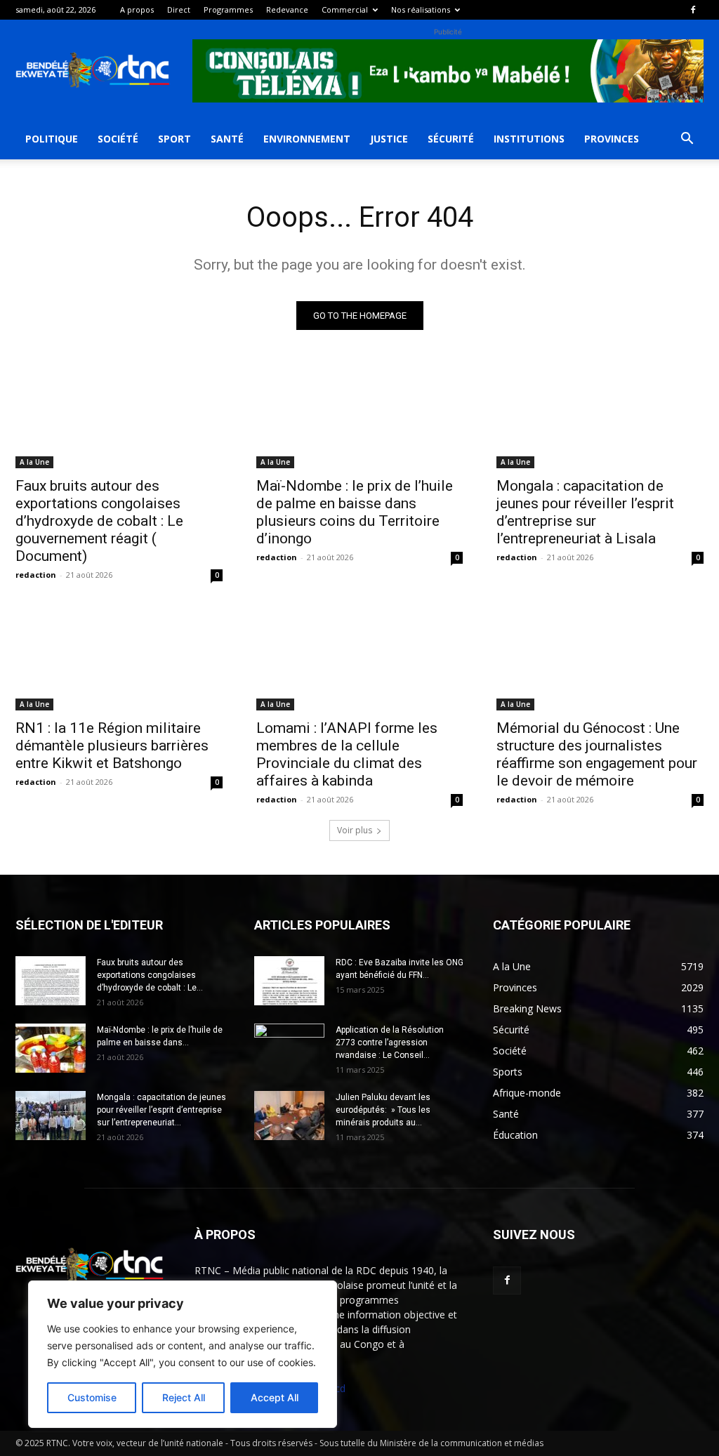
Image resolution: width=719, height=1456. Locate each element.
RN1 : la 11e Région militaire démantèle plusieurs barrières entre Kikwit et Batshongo (112, 746)
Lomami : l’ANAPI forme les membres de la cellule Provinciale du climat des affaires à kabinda (346, 754)
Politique (51, 138)
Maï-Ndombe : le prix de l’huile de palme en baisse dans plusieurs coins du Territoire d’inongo (354, 512)
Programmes (228, 9)
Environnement (306, 138)
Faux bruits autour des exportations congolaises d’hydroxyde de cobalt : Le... (150, 975)
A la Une (34, 462)
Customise (92, 1397)
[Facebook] (693, 10)
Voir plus (354, 830)
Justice (389, 138)
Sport (174, 138)
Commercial (345, 9)
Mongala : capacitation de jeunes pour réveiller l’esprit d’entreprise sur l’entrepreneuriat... (161, 1109)
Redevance (287, 9)
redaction (35, 574)
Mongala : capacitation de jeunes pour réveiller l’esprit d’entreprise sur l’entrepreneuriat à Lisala (585, 512)
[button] (687, 140)
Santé (227, 138)
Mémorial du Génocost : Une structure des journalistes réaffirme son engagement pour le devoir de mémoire (596, 754)
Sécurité (451, 138)
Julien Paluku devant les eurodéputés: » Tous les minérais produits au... (383, 1109)
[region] (182, 1354)
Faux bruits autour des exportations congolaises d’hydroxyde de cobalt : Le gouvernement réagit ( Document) (99, 520)
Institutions (529, 138)
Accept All (274, 1397)
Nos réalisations (420, 9)
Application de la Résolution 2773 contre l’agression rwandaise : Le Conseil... (390, 1042)
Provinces (611, 138)
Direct (178, 9)
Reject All (183, 1397)
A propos (137, 9)
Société (118, 138)
